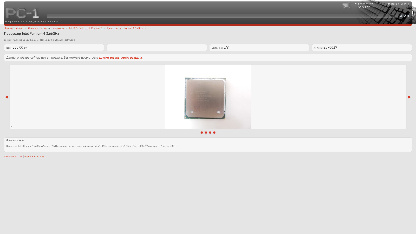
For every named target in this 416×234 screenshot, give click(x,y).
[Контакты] (405, 16)
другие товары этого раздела (120, 57)
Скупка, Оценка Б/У (36, 21)
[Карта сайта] (401, 16)
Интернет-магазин (14, 21)
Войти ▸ (405, 3)
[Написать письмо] (408, 16)
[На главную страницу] (23, 13)
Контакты (53, 21)
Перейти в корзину (34, 156)
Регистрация (393, 3)
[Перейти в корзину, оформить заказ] (346, 5)
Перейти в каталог (13, 156)
